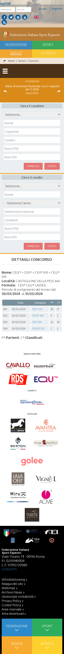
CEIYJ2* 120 (38, 328)
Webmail (8, 588)
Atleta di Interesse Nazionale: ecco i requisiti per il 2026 (32, 87)
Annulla (33, 166)
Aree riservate (12, 609)
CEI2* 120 (37, 309)
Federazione (16, 44)
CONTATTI (9, 569)
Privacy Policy (11, 601)
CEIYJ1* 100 (38, 315)
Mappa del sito (12, 584)
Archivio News (12, 592)
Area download (13, 613)
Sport (47, 626)
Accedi (42, 8)
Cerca (52, 166)
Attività (47, 643)
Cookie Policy (11, 605)
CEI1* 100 (37, 322)
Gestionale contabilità (17, 596)
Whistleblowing (13, 579)
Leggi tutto (32, 93)
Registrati (57, 8)
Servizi (16, 53)
